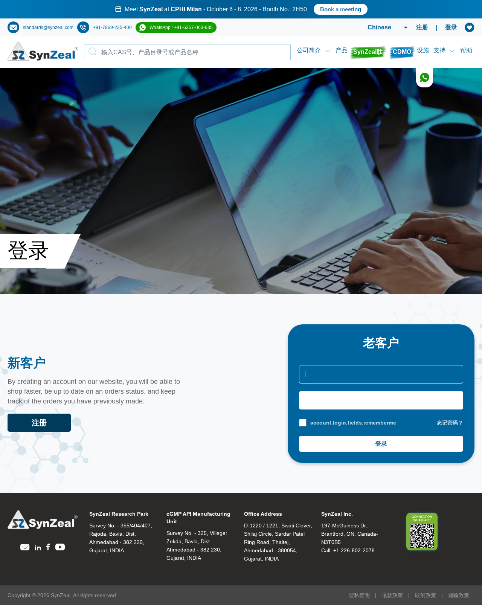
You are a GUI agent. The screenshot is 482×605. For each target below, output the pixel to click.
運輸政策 (458, 595)
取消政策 (425, 595)
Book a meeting (324, 9)
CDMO (402, 52)
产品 (342, 50)
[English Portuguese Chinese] (379, 27)
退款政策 (392, 595)
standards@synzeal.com (48, 27)
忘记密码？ (450, 423)
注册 (422, 27)
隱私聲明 (359, 595)
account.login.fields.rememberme (353, 423)
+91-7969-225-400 (112, 27)
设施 (423, 50)
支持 (439, 50)
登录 (451, 27)
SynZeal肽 (368, 52)
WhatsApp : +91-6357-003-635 (181, 27)
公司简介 (309, 50)
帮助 (466, 50)
